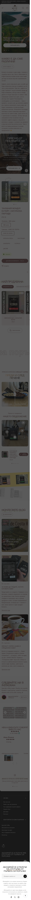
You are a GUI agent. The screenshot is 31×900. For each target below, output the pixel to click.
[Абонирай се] (25, 876)
